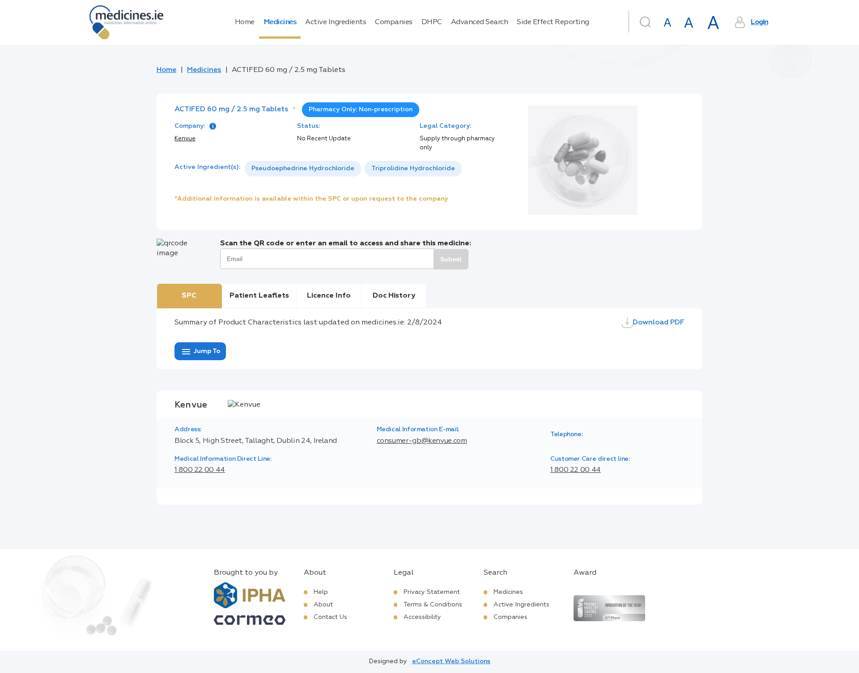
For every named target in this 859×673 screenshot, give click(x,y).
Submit (451, 259)
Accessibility (422, 617)
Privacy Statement (432, 592)
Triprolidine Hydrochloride (413, 168)
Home (245, 22)
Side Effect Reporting (553, 22)
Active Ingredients (335, 22)
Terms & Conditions (433, 604)
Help (321, 592)
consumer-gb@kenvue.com (422, 441)
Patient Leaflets (259, 295)
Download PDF (659, 322)
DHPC (431, 22)
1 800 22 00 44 (199, 470)
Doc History (394, 295)
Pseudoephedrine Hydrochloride (302, 168)
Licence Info (329, 295)
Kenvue (185, 139)
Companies (393, 22)
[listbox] (353, 169)
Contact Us (330, 617)
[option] (303, 169)
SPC (189, 295)
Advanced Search (479, 22)
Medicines (280, 22)
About (323, 604)
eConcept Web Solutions (451, 661)
